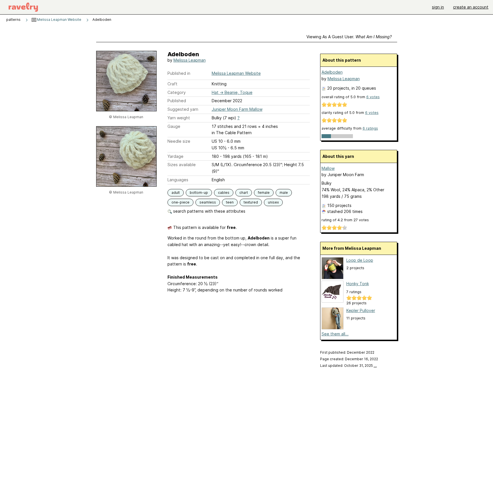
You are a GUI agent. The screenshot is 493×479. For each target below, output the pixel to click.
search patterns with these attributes (208, 211)
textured (251, 202)
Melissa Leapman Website (58, 19)
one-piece (180, 202)
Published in (178, 73)
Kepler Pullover (360, 310)
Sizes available (181, 164)
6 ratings (370, 128)
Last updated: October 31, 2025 (348, 365)
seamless (207, 202)
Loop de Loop (359, 260)
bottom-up (199, 192)
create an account (470, 7)
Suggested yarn (182, 109)
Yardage (175, 156)
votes (373, 97)
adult (175, 192)
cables (223, 192)
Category (176, 92)
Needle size (178, 141)
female (264, 192)
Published (176, 100)
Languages (177, 179)
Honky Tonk (357, 283)
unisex (273, 202)
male (284, 192)
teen (230, 202)
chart (243, 192)
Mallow (328, 168)
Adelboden (332, 72)
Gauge (173, 126)
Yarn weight (178, 117)
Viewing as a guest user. (349, 36)
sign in (438, 7)
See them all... (335, 333)
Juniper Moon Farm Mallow (237, 109)
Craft (172, 83)
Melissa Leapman (189, 60)
